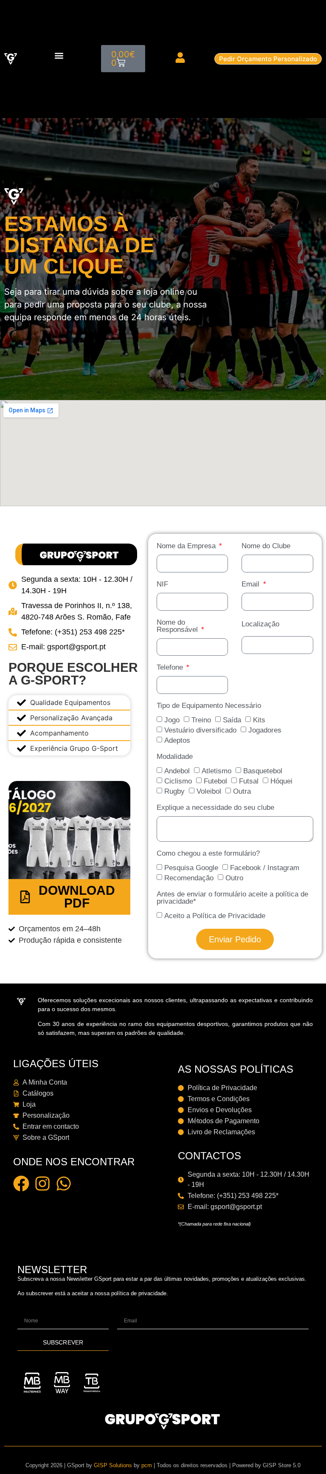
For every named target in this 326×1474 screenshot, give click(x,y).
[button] (59, 55)
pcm (146, 1465)
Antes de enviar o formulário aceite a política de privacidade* (232, 897)
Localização (261, 624)
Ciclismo (178, 781)
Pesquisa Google (191, 868)
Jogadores (264, 730)
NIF (162, 584)
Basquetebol (262, 771)
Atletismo (216, 771)
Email (252, 584)
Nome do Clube (266, 546)
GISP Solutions (113, 1465)
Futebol (215, 781)
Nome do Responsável (178, 625)
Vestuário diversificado (200, 730)
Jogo (172, 720)
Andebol (177, 771)
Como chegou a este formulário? (208, 853)
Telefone (171, 667)
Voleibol (209, 791)
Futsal (249, 781)
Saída (232, 720)
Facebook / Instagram (264, 868)
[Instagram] (42, 1183)
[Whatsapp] (64, 1183)
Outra (242, 791)
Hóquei (281, 781)
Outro (234, 878)
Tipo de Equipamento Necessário (209, 706)
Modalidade (175, 757)
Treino (201, 720)
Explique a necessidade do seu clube (215, 808)
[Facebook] (21, 1183)
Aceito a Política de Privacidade (214, 916)
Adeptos (177, 740)
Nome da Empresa (187, 546)
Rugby (174, 791)
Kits (259, 720)
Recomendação (189, 878)
